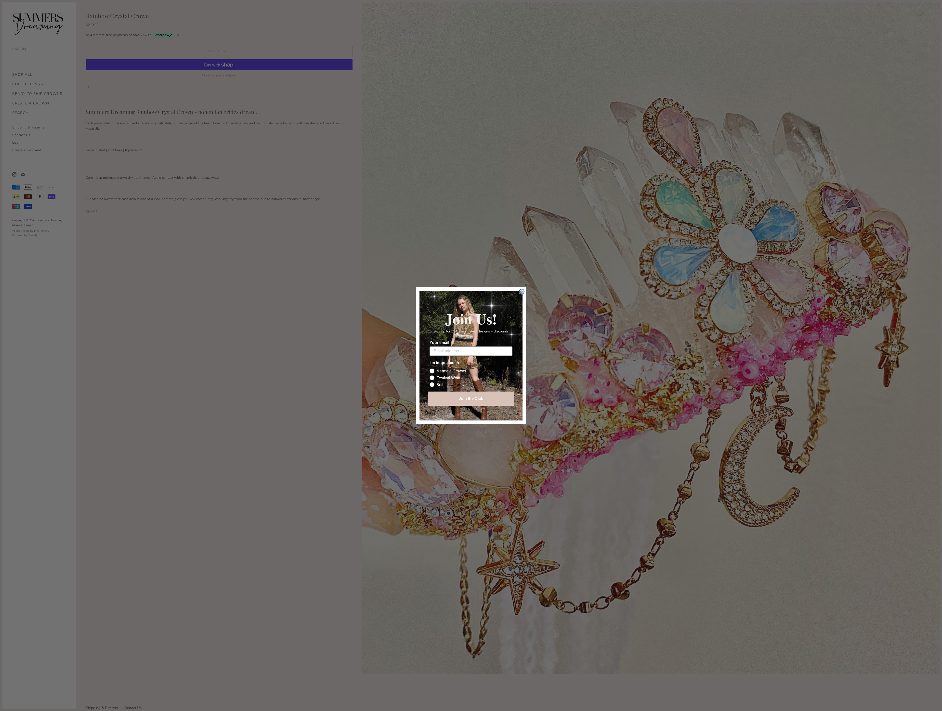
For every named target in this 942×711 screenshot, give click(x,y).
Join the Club (471, 398)
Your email (439, 343)
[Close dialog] (521, 291)
